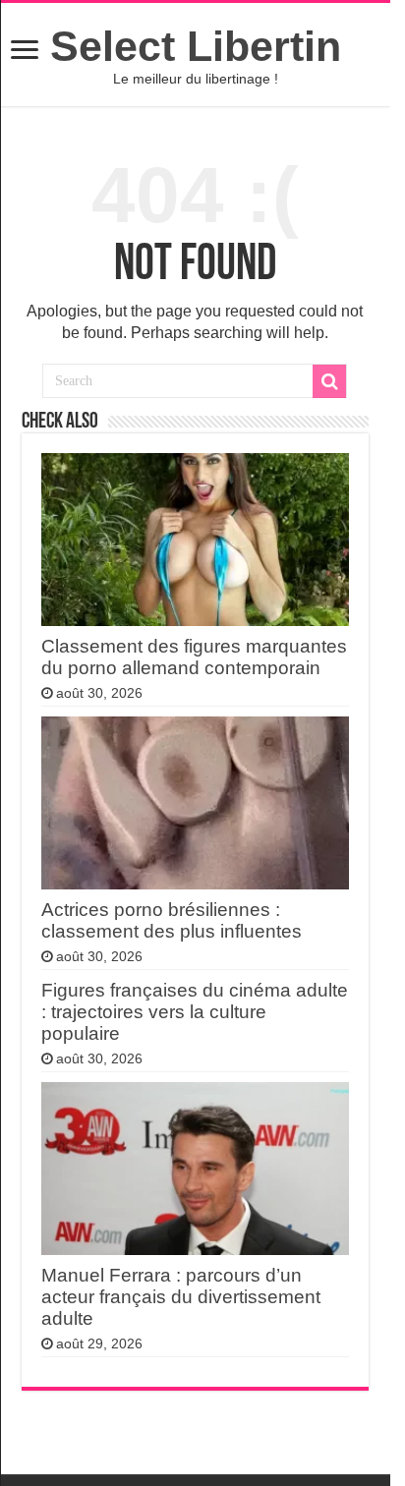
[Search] (329, 381)
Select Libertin (195, 46)
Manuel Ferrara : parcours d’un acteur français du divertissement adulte (180, 1297)
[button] (24, 51)
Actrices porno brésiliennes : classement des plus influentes (171, 920)
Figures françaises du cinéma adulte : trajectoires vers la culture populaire (194, 1012)
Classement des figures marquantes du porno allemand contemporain (194, 657)
